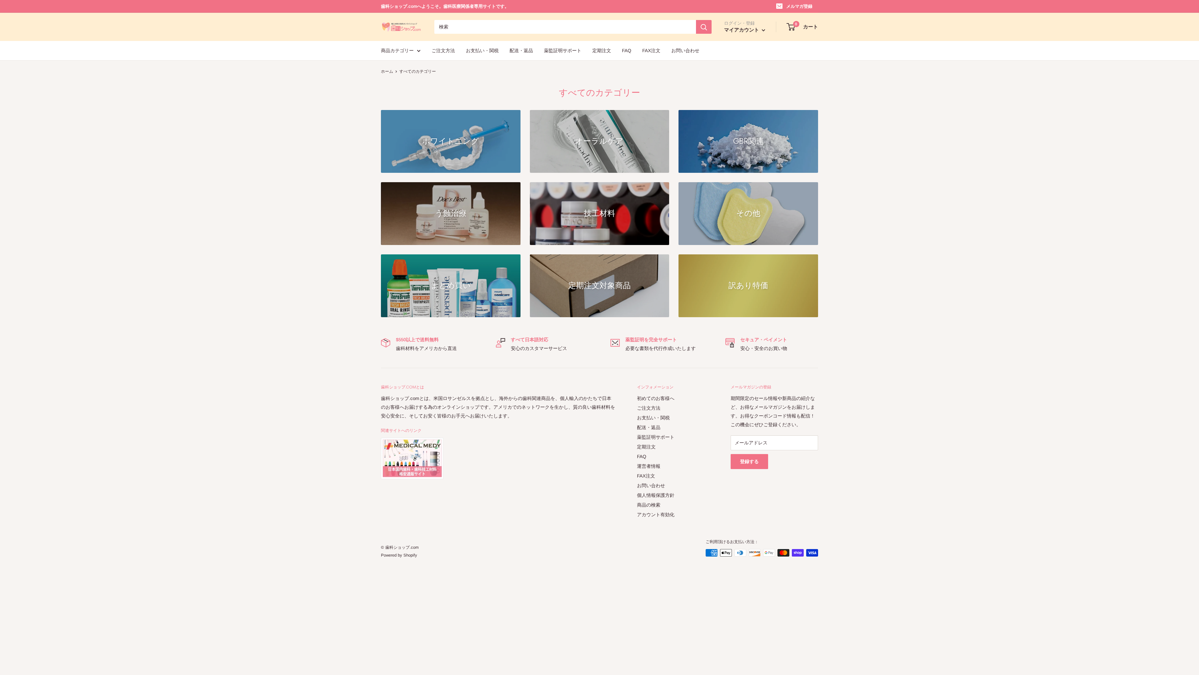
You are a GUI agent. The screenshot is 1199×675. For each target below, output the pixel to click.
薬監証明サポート (562, 50)
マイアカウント (742, 29)
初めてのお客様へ (655, 398)
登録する (749, 461)
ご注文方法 (443, 50)
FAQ (626, 50)
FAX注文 (651, 50)
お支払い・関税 (482, 50)
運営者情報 (648, 466)
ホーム (387, 71)
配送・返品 (521, 50)
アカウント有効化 (655, 514)
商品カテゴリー (397, 50)
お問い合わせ (685, 50)
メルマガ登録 (799, 6)
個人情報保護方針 (655, 495)
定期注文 (601, 50)
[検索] (704, 27)
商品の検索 (648, 505)
